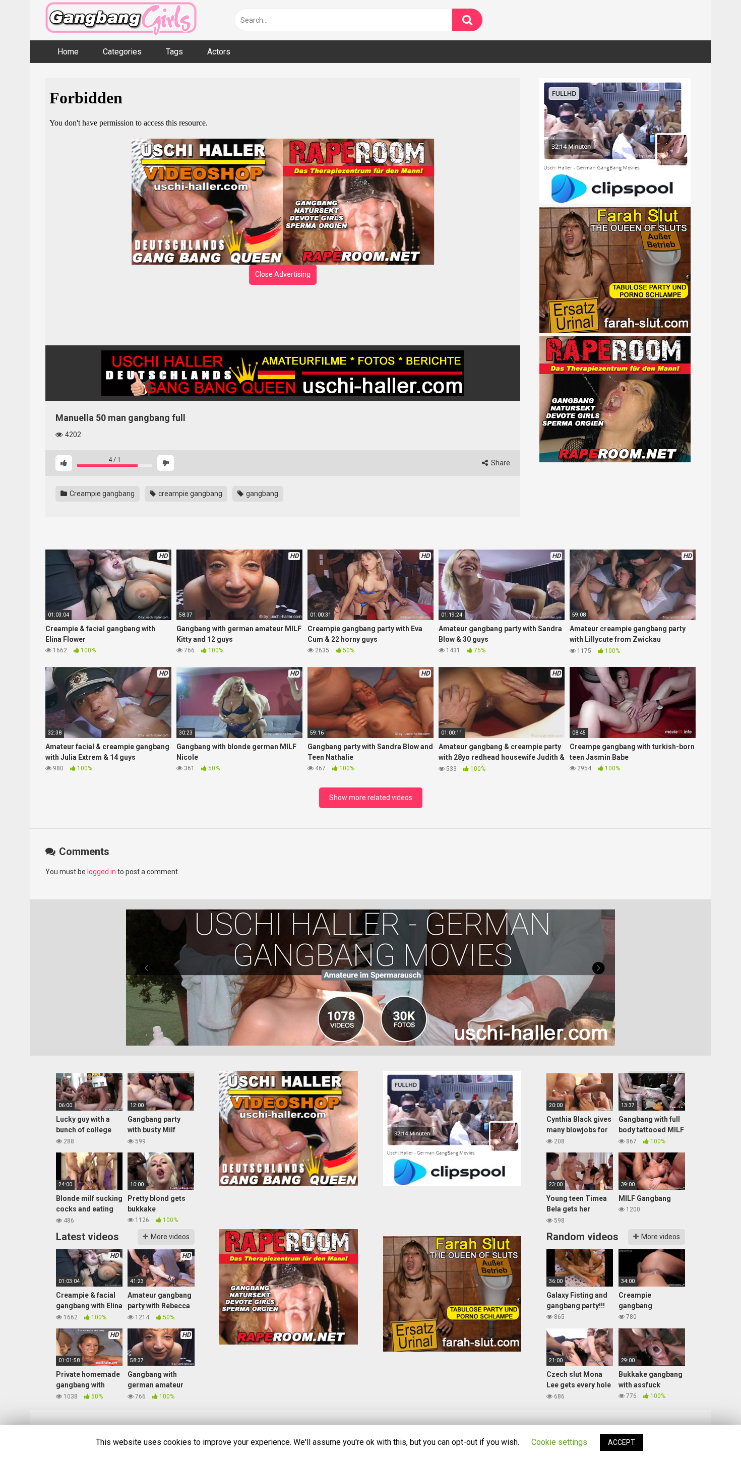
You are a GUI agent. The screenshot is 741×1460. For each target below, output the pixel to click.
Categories (122, 51)
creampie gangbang (189, 494)
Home (68, 51)
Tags (174, 51)
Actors (218, 51)
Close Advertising (283, 274)
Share (499, 463)
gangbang (261, 494)
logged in (101, 872)
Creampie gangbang (101, 494)
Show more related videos (370, 798)
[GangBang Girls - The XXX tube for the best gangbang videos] (121, 20)
